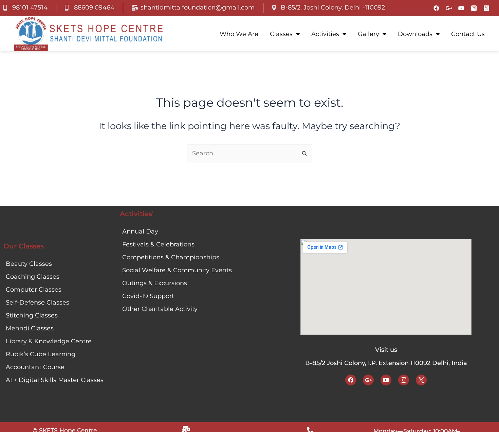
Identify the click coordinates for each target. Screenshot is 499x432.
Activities (325, 34)
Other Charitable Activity (160, 309)
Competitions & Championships (170, 257)
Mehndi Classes (30, 328)
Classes (281, 34)
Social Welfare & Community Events (177, 270)
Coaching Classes (32, 276)
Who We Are (239, 34)
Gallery (368, 34)
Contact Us (468, 34)
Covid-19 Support (148, 296)
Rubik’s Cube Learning (40, 354)
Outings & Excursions (154, 283)
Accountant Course (35, 367)
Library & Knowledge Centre (49, 341)
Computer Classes (33, 289)
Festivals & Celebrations (158, 244)
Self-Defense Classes (37, 302)
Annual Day (140, 231)
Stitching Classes (32, 315)
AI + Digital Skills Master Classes (55, 380)
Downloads (415, 34)
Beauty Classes (29, 263)
